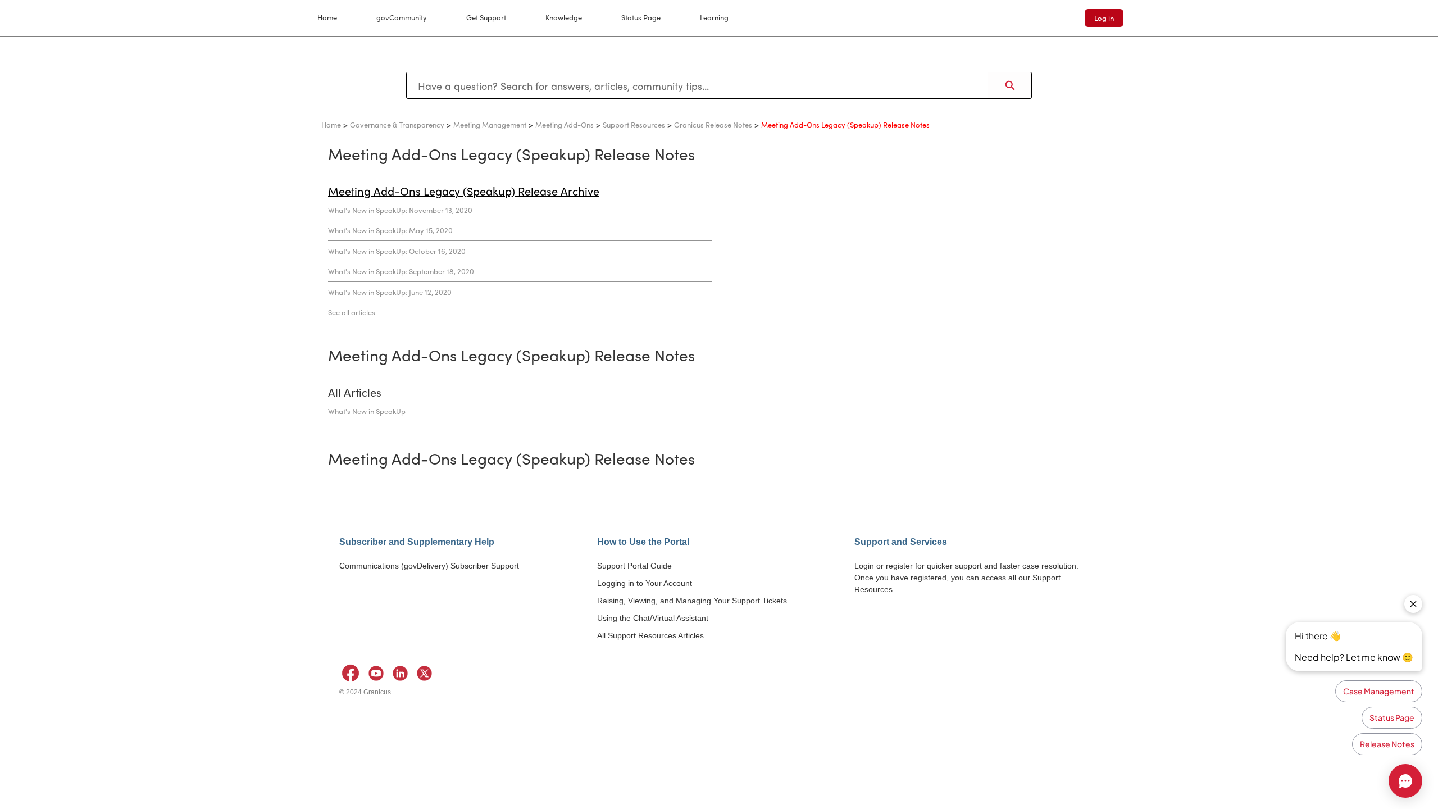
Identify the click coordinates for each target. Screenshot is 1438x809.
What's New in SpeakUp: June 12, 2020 (390, 292)
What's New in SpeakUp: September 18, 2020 (401, 271)
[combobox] (697, 85)
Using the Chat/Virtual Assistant (652, 617)
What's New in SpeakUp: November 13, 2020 (400, 209)
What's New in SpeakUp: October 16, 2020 (397, 251)
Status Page (641, 17)
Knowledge (563, 17)
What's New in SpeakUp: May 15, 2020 (390, 230)
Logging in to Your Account (644, 583)
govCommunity (401, 17)
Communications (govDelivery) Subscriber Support (429, 565)
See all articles (351, 312)
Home (327, 17)
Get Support (486, 17)
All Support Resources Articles (650, 635)
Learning (714, 17)
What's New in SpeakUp (367, 411)
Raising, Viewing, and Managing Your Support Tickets (692, 600)
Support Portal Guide (634, 565)
